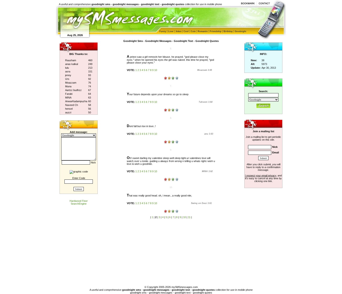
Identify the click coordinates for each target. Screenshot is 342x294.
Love (170, 31)
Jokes (178, 31)
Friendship (215, 31)
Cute (193, 31)
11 (189, 217)
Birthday (228, 31)
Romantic (203, 31)
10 (155, 70)
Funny (162, 31)
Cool (186, 31)
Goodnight (240, 31)
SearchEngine (79, 203)
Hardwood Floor (79, 200)
